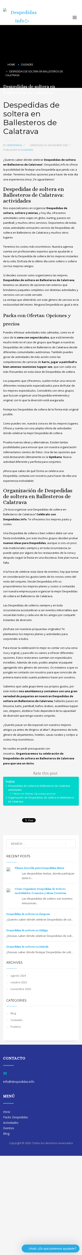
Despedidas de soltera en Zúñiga (27, 930)
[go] (70, 844)
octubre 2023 (19, 982)
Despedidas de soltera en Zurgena (28, 914)
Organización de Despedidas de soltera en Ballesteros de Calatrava (41, 799)
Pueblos (16, 1027)
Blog (13, 1013)
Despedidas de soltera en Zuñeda (27, 946)
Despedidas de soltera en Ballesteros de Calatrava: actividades (39, 787)
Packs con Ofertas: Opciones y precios (34, 793)
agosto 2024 (18, 975)
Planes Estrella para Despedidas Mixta (39, 867)
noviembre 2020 (21, 989)
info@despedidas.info (17, 5)
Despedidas (15, 145)
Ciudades (27, 149)
